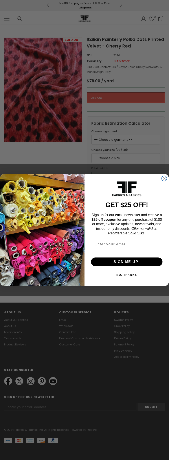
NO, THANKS (126, 274)
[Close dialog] (164, 178)
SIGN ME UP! (127, 262)
